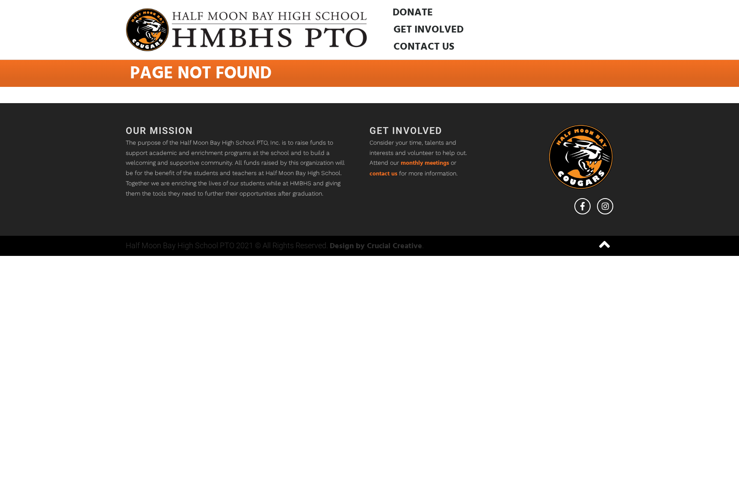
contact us (383, 174)
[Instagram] (605, 206)
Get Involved (428, 30)
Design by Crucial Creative (376, 246)
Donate (413, 13)
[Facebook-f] (582, 206)
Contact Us (423, 47)
